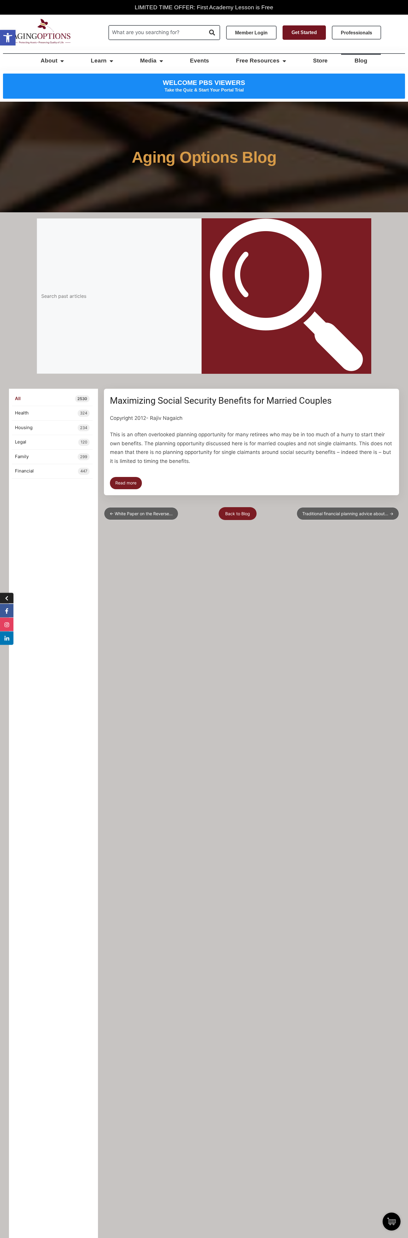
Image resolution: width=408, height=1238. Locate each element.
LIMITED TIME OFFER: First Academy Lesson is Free (204, 7)
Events (199, 60)
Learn (99, 60)
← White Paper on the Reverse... (141, 513)
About (49, 60)
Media (148, 60)
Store (320, 60)
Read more (125, 482)
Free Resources (258, 60)
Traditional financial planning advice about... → (347, 513)
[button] (8, 37)
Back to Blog (237, 513)
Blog (361, 60)
